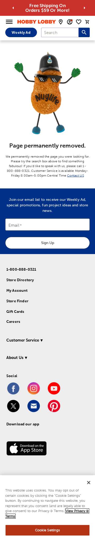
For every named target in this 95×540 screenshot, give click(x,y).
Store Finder (17, 301)
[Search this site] (84, 32)
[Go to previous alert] (13, 8)
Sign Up (47, 243)
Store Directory (20, 280)
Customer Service (22, 340)
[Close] (88, 482)
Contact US (75, 175)
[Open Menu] (9, 22)
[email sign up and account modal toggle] (69, 22)
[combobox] (60, 32)
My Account (17, 290)
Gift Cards (15, 311)
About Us (14, 357)
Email (13, 225)
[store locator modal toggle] (60, 22)
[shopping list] (78, 22)
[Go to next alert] (84, 8)
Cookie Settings (47, 530)
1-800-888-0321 (21, 269)
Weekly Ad (21, 32)
